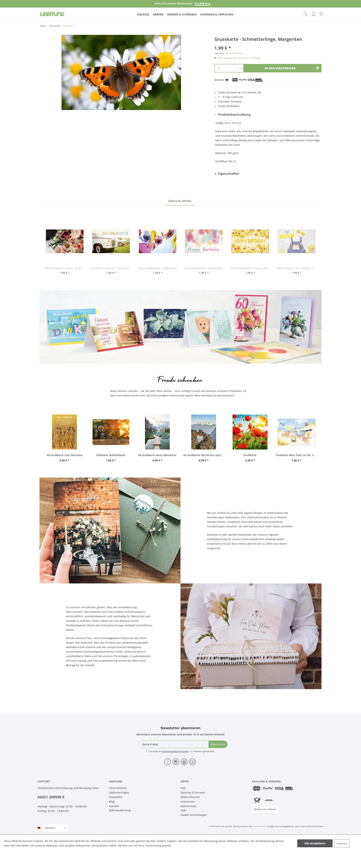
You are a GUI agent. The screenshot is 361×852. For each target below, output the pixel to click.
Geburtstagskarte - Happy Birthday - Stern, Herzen (250, 268)
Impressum (187, 801)
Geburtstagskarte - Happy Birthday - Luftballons (204, 268)
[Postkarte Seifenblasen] (111, 432)
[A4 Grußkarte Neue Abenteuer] (157, 432)
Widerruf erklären (265, 809)
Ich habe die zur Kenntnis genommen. (182, 751)
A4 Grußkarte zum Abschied (64, 455)
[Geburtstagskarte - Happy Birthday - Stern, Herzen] (250, 241)
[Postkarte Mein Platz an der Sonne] (296, 432)
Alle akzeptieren (314, 843)
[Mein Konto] (314, 13)
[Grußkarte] (250, 432)
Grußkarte (249, 455)
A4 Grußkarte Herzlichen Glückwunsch (203, 455)
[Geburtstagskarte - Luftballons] (157, 241)
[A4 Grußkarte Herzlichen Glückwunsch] (203, 432)
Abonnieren (218, 744)
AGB (183, 810)
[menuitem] (305, 13)
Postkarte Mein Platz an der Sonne (296, 455)
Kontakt (114, 806)
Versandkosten (259, 826)
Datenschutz (188, 806)
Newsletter (116, 797)
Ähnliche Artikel (180, 201)
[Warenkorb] (321, 13)
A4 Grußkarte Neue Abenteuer (157, 455)
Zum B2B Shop (202, 3)
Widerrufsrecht (190, 797)
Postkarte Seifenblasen (110, 455)
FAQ (183, 788)
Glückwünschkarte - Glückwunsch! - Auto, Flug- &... (111, 268)
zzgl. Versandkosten (234, 53)
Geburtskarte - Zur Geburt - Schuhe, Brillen (296, 268)
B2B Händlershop (120, 810)
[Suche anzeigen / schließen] (305, 13)
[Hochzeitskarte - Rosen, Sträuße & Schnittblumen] (65, 241)
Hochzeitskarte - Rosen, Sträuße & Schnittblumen (65, 268)
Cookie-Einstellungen (193, 815)
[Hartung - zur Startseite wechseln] (52, 14)
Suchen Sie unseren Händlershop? (173, 3)
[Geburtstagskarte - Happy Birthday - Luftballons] (204, 241)
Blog (112, 801)
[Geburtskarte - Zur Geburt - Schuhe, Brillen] (296, 241)
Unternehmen (118, 788)
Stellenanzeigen (119, 792)
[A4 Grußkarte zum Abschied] (64, 432)
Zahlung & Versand (192, 792)
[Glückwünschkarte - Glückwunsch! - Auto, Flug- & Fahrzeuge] (111, 241)
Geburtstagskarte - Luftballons (157, 268)
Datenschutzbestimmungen (175, 751)
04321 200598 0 (51, 797)
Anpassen (342, 843)
